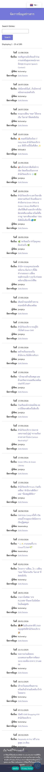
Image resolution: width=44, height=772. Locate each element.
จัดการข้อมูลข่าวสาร (22, 14)
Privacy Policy (27, 768)
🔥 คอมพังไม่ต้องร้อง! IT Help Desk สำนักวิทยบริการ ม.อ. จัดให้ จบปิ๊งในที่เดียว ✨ (29, 142)
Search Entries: (8, 26)
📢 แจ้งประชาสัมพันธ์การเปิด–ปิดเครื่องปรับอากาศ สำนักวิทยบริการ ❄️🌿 (28, 170)
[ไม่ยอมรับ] (40, 759)
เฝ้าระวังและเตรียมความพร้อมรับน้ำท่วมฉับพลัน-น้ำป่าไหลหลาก (30, 689)
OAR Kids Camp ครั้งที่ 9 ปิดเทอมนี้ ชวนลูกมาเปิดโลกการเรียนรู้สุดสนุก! (29, 519)
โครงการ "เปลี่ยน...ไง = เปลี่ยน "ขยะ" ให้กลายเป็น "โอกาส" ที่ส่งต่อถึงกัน (30, 572)
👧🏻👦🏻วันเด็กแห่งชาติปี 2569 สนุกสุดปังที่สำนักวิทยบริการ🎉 (29, 629)
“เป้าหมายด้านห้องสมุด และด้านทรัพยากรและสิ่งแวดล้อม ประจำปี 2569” (29, 380)
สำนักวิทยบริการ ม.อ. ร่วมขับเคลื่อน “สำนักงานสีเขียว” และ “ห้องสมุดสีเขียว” (29, 490)
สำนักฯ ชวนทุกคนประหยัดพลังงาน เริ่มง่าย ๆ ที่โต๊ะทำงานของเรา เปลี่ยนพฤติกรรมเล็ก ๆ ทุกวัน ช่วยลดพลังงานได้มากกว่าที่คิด (30, 273)
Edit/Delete (23, 75)
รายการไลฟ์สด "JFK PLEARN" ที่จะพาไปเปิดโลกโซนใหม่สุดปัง (29, 600)
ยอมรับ (15, 768)
